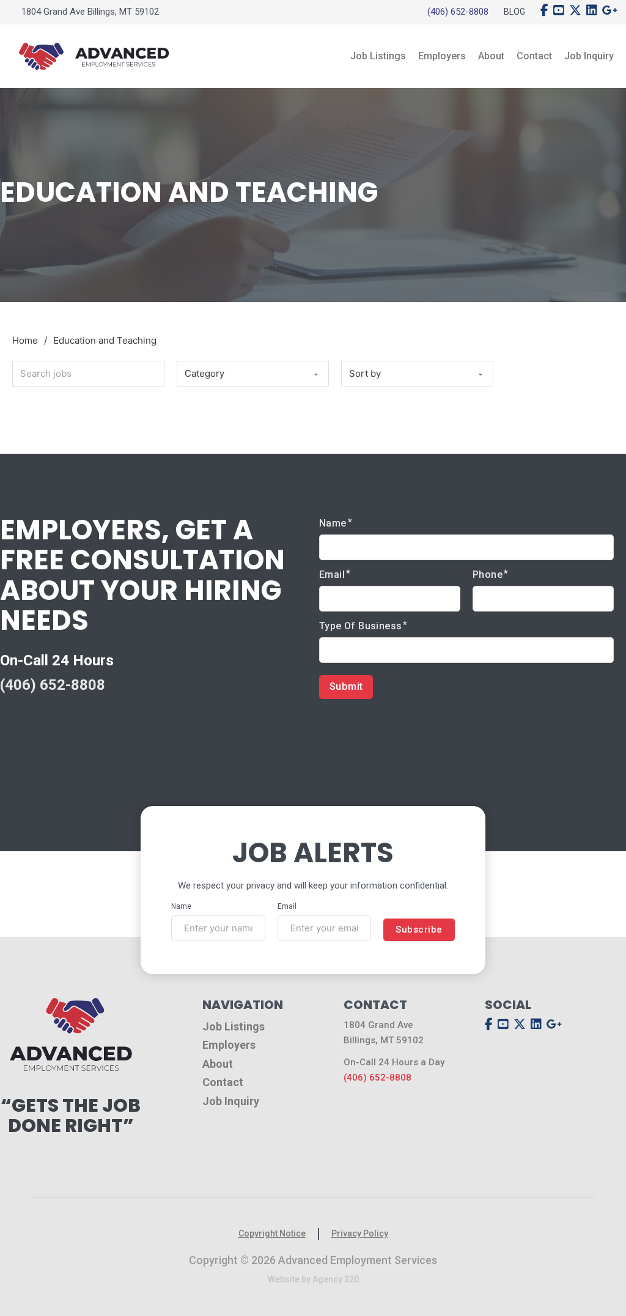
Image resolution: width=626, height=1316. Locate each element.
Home (25, 340)
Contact (534, 56)
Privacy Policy (359, 1233)
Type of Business (360, 626)
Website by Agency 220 (313, 1279)
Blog (514, 12)
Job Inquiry (589, 56)
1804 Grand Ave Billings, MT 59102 (90, 11)
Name (333, 523)
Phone (488, 574)
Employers (442, 56)
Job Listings (378, 56)
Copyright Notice (272, 1233)
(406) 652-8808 (457, 11)
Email (332, 574)
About (491, 56)
